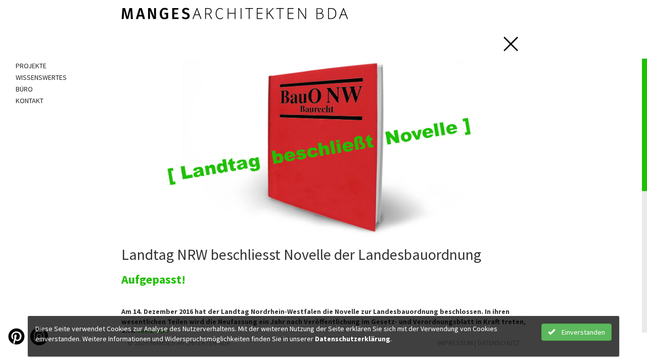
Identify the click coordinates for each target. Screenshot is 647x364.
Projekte (31, 65)
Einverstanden (582, 332)
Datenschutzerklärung (352, 338)
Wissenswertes (41, 77)
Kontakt (29, 100)
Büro (24, 89)
